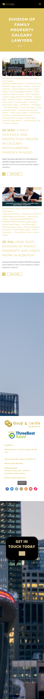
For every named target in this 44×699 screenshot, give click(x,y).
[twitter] (16, 489)
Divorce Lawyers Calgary (11, 224)
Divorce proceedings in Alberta (21, 91)
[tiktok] (35, 489)
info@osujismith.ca (18, 478)
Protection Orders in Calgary (12, 118)
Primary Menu (40, 4)
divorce (27, 86)
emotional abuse (21, 102)
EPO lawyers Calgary (11, 107)
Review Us (22, 483)
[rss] (26, 489)
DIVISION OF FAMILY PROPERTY (13, 84)
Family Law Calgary (28, 107)
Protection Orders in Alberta (22, 115)
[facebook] (7, 489)
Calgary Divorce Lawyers (11, 214)
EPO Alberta (24, 105)
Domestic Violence (15, 99)
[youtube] (30, 489)
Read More (15, 174)
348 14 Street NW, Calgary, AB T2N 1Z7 (19, 459)
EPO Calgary (35, 105)
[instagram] (21, 489)
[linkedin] (12, 489)
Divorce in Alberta (18, 89)
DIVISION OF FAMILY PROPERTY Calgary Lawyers (19, 222)
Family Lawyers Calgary (18, 113)
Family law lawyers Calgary (12, 227)
